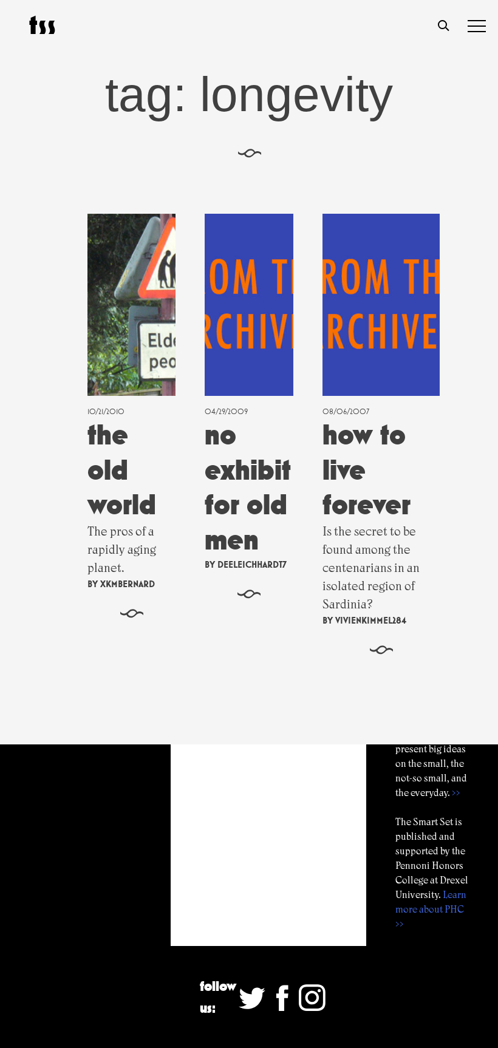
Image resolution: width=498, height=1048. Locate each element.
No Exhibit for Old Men (248, 487)
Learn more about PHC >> (430, 909)
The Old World (121, 469)
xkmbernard (127, 584)
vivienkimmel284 (370, 620)
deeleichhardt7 (252, 564)
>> (456, 792)
